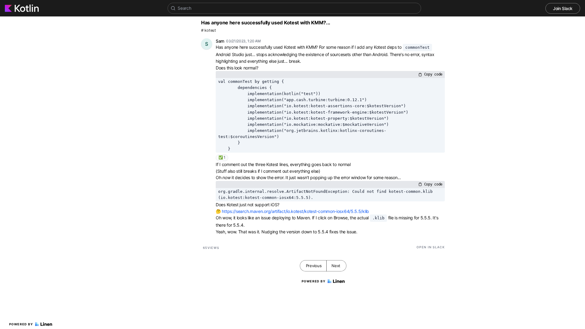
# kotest (208, 30)
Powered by (21, 324)
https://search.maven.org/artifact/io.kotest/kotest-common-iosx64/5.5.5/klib (295, 211)
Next (336, 265)
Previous (314, 265)
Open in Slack (431, 247)
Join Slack (563, 8)
